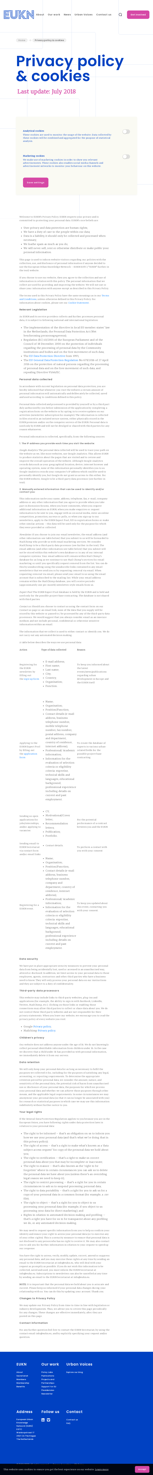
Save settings (36, 182)
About (40, 14)
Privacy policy (42, 1026)
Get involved (138, 14)
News (67, 14)
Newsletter (47, 1393)
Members (21, 1379)
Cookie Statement (78, 302)
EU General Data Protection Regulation (53, 360)
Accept (142, 1469)
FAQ (68, 1423)
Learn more (102, 1469)
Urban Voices (84, 14)
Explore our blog (74, 1372)
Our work (54, 14)
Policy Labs (47, 1372)
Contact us (103, 14)
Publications (47, 1375)
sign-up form (31, 679)
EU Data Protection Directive (47, 355)
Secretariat (22, 1375)
